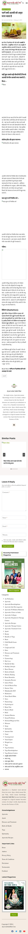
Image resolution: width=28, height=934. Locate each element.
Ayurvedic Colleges (11, 615)
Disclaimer (5, 863)
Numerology (8, 702)
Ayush (7, 631)
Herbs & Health (9, 672)
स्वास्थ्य (7, 769)
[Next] (24, 455)
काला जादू (7, 758)
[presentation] (14, 450)
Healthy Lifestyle (10, 666)
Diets (6, 650)
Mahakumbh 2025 (10, 691)
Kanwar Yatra (9, 688)
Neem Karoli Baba (10, 696)
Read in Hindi (6, 9)
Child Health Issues (11, 642)
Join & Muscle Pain (11, 685)
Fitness (7, 656)
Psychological (9, 704)
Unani (6, 734)
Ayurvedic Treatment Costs (13, 629)
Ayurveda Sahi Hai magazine (13, 607)
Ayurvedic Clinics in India (13, 612)
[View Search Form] (23, 3)
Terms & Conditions (8, 859)
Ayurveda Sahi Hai (7, 20)
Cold (6, 645)
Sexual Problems (10, 718)
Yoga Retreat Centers (11, 753)
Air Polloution (9, 599)
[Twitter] (16, 931)
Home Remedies (10, 677)
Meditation (8, 694)
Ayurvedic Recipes (10, 623)
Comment (6, 492)
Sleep (6, 726)
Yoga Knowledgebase (11, 750)
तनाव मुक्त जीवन (9, 761)
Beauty (7, 634)
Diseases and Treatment (12, 653)
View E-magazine (14, 590)
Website (5, 535)
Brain (6, 639)
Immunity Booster (10, 680)
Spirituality (8, 729)
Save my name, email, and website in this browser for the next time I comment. (15, 540)
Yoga (6, 745)
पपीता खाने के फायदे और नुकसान (13, 764)
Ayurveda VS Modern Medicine (14, 610)
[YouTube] (24, 931)
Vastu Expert (9, 740)
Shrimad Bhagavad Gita (12, 721)
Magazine (13, 914)
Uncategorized (9, 737)
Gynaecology (9, 658)
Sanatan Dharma (10, 715)
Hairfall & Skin (9, 664)
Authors (4, 851)
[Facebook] (12, 931)
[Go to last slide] (4, 455)
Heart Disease (9, 669)
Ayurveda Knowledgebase (12, 604)
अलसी (22, 42)
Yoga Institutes (9, 748)
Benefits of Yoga (10, 637)
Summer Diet (9, 731)
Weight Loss (8, 742)
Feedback (5, 871)
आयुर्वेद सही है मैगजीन (10, 756)
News (6, 699)
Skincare (7, 723)
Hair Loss (8, 661)
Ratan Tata (8, 707)
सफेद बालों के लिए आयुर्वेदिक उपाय (14, 767)
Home (4, 847)
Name (5, 518)
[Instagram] (20, 931)
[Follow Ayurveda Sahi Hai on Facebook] (14, 424)
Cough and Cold (10, 647)
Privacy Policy (6, 855)
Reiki (6, 712)
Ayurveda (7, 601)
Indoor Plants (9, 683)
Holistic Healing (10, 675)
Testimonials (6, 867)
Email (5, 526)
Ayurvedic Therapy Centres (13, 626)
